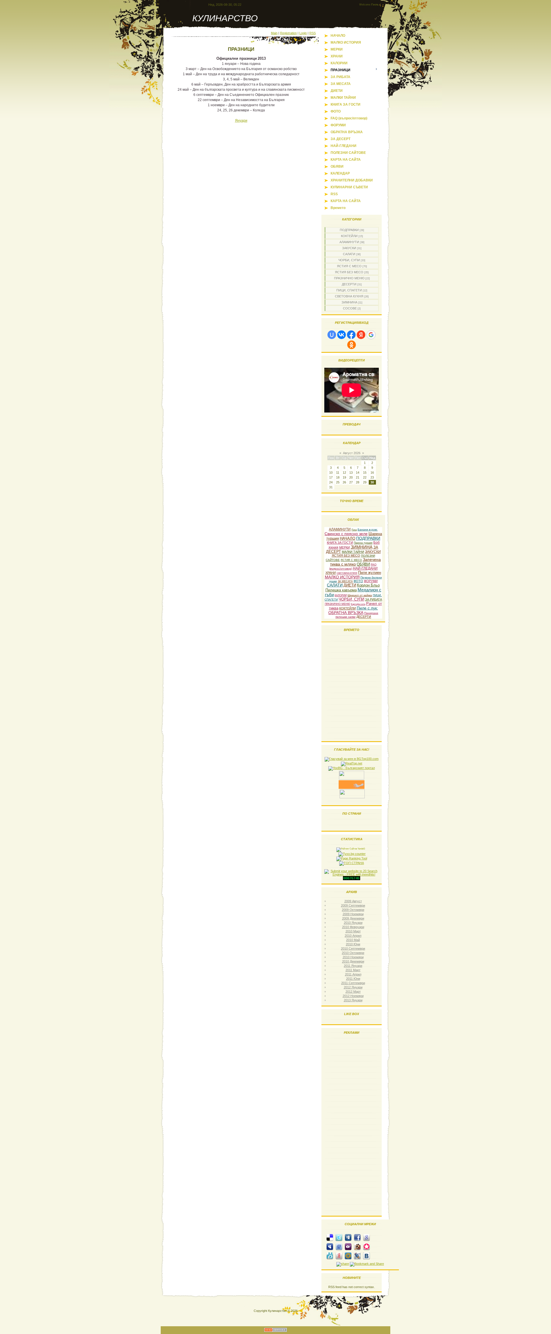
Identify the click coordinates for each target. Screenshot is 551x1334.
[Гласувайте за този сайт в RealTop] (351, 763)
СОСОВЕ (350, 308)
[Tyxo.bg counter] (352, 853)
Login (303, 33)
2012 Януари (353, 987)
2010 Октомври (353, 952)
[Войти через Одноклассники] (351, 344)
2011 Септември (353, 983)
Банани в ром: (368, 529)
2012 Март (353, 991)
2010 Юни (353, 944)
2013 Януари (353, 1000)
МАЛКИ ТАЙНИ (353, 551)
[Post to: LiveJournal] (357, 1255)
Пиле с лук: (367, 608)
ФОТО (358, 581)
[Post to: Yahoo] (348, 1246)
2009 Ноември (353, 914)
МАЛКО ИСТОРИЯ (342, 577)
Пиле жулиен (369, 572)
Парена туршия (363, 542)
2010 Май (353, 940)
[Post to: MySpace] (329, 1246)
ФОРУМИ (371, 581)
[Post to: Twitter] (339, 1237)
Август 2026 (351, 453)
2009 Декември (353, 918)
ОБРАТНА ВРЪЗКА (345, 612)
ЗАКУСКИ (349, 248)
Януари (241, 121)
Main (274, 33)
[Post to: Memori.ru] (366, 1246)
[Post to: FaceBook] (357, 1237)
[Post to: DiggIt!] (348, 1237)
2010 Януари (353, 922)
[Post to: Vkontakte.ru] (366, 1255)
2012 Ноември (353, 996)
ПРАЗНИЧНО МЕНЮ (349, 278)
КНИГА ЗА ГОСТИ (340, 542)
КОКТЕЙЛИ (349, 236)
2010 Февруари (353, 927)
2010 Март (353, 931)
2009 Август (353, 901)
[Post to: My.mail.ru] (348, 1255)
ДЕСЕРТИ (349, 284)
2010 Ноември (353, 957)
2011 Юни (353, 978)
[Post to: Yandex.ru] (339, 1255)
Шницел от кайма (360, 595)
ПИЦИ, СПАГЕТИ (349, 290)
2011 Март (353, 970)
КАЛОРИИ (341, 595)
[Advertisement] (352, 1126)
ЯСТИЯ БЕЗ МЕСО (349, 272)
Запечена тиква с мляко (355, 561)
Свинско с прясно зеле (346, 533)
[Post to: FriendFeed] (339, 1246)
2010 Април (353, 935)
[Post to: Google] (366, 1237)
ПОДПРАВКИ (349, 230)
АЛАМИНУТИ (349, 242)
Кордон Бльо (368, 585)
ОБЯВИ (363, 564)
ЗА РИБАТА (373, 599)
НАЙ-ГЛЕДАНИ (365, 568)
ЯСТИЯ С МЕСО (349, 266)
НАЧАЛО (347, 538)
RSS (312, 33)
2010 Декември (353, 961)
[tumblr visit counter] (351, 879)
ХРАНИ (330, 572)
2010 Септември (353, 948)
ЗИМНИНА (349, 302)
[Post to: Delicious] (329, 1237)
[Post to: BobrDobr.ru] (357, 1246)
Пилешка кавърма (341, 590)
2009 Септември (353, 905)
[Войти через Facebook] (351, 334)
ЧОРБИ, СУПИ (349, 260)
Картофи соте (358, 604)
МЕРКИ (344, 547)
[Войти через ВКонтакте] (341, 334)
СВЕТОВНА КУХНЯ (349, 296)
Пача (354, 529)
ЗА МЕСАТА (345, 581)
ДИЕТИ (350, 585)
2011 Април (353, 974)
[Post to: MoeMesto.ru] (329, 1255)
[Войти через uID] (331, 334)
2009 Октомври (353, 909)
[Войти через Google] (371, 334)
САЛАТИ (349, 254)
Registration (288, 33)
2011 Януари (353, 965)
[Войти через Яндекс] (361, 334)
